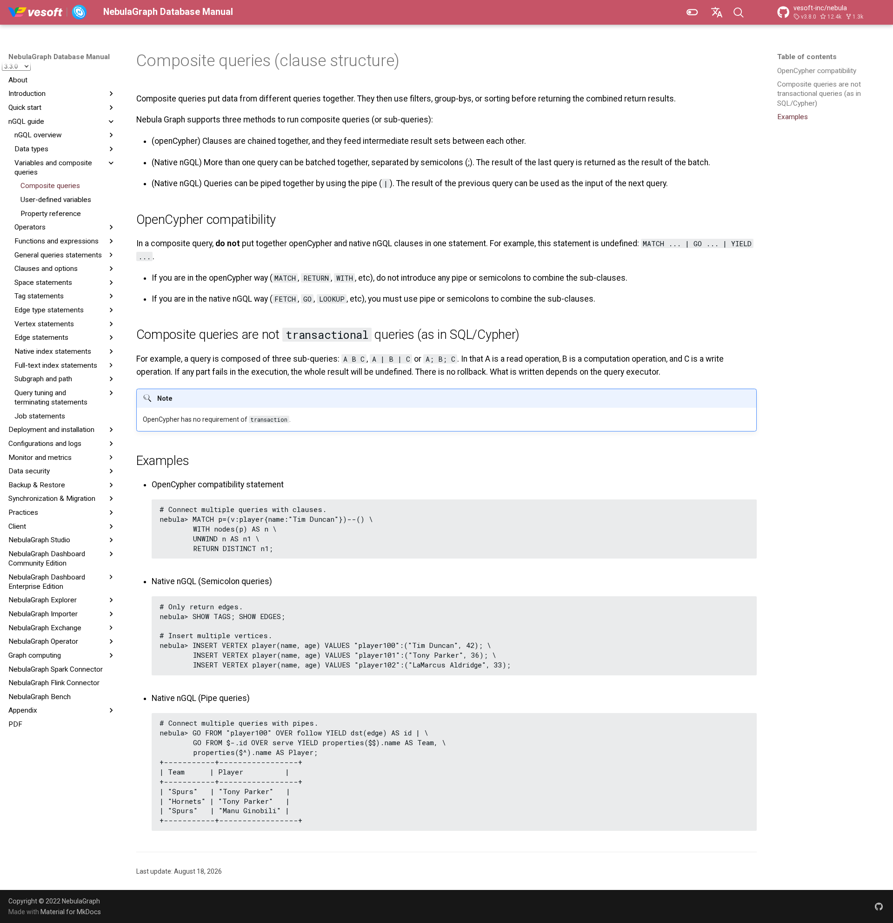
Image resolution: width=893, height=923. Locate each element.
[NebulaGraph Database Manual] (47, 12)
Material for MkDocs (70, 912)
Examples (792, 117)
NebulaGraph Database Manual (59, 57)
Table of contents (807, 57)
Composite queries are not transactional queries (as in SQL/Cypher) (819, 93)
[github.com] (879, 906)
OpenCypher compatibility (816, 71)
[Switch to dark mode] (692, 12)
